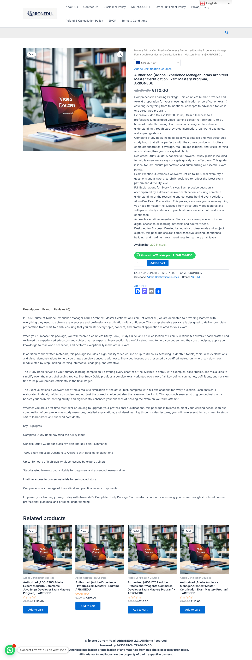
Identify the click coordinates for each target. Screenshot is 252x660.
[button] (227, 33)
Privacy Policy (200, 7)
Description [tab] (31, 309)
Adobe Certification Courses (160, 50)
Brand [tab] (46, 309)
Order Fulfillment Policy (171, 7)
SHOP (112, 20)
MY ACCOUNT (140, 7)
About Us (72, 7)
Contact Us (90, 7)
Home (137, 50)
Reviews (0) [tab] (62, 309)
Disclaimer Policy (115, 7)
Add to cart (157, 263)
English (211, 3)
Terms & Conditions (134, 20)
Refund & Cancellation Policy (84, 20)
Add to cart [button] (35, 609)
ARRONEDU (197, 277)
